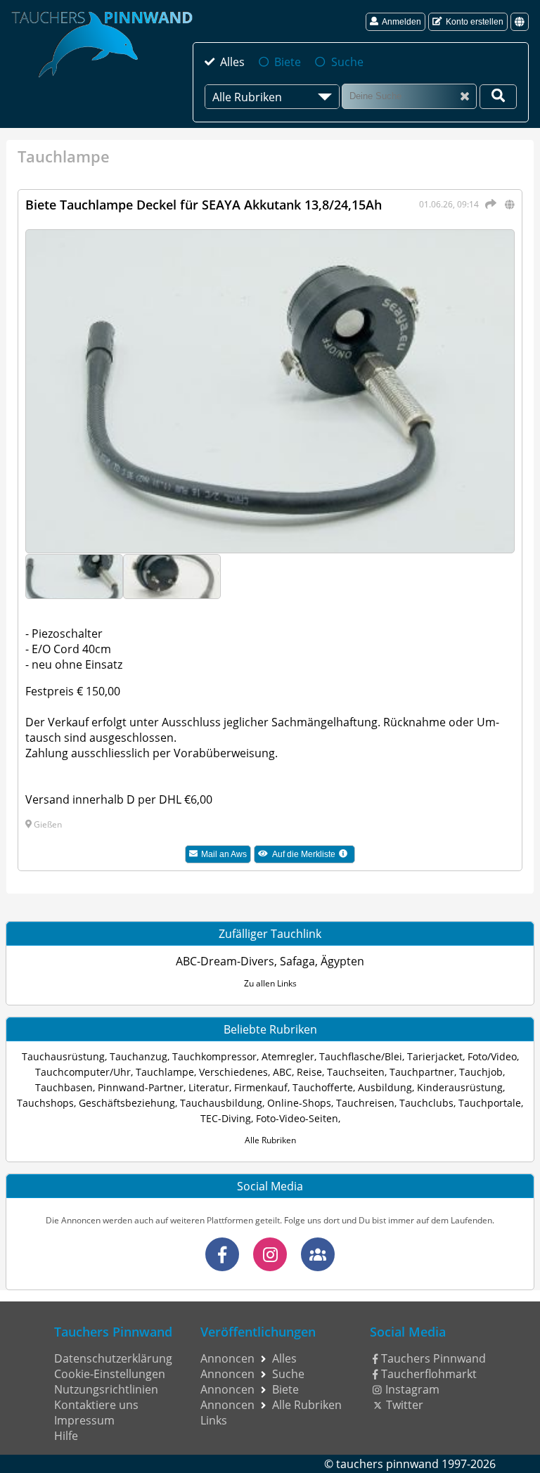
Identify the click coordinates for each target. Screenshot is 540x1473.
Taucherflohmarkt (429, 1374)
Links (213, 1420)
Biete (287, 62)
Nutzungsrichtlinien (106, 1389)
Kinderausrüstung (460, 1087)
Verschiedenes (233, 1072)
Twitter (404, 1405)
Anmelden (401, 22)
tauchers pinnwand (387, 1464)
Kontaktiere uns (96, 1405)
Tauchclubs (426, 1102)
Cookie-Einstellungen (109, 1374)
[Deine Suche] (498, 96)
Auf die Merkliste (313, 855)
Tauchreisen (365, 1102)
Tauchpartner (422, 1072)
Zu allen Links (270, 983)
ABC (282, 1072)
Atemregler (288, 1056)
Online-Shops (299, 1102)
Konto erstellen (474, 22)
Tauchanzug (138, 1056)
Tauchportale (489, 1102)
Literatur (208, 1087)
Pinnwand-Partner (141, 1087)
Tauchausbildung (221, 1102)
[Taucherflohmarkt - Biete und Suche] (318, 1254)
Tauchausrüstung (63, 1056)
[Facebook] (222, 1254)
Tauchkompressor (214, 1056)
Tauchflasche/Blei (360, 1056)
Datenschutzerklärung (113, 1358)
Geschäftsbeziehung (127, 1102)
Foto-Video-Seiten (297, 1118)
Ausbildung (385, 1087)
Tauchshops (45, 1102)
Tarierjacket (435, 1056)
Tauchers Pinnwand (433, 1358)
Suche (347, 62)
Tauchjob (481, 1072)
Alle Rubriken (270, 1140)
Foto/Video (492, 1056)
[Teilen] (488, 204)
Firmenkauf (261, 1087)
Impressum (84, 1420)
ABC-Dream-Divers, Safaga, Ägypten (270, 961)
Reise (309, 1072)
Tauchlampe (165, 1072)
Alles (232, 62)
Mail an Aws (224, 854)
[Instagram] (270, 1254)
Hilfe (66, 1435)
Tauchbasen (64, 1087)
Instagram (412, 1389)
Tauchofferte (322, 1087)
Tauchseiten (356, 1072)
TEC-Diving (225, 1118)
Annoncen (227, 1358)
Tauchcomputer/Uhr (83, 1072)
